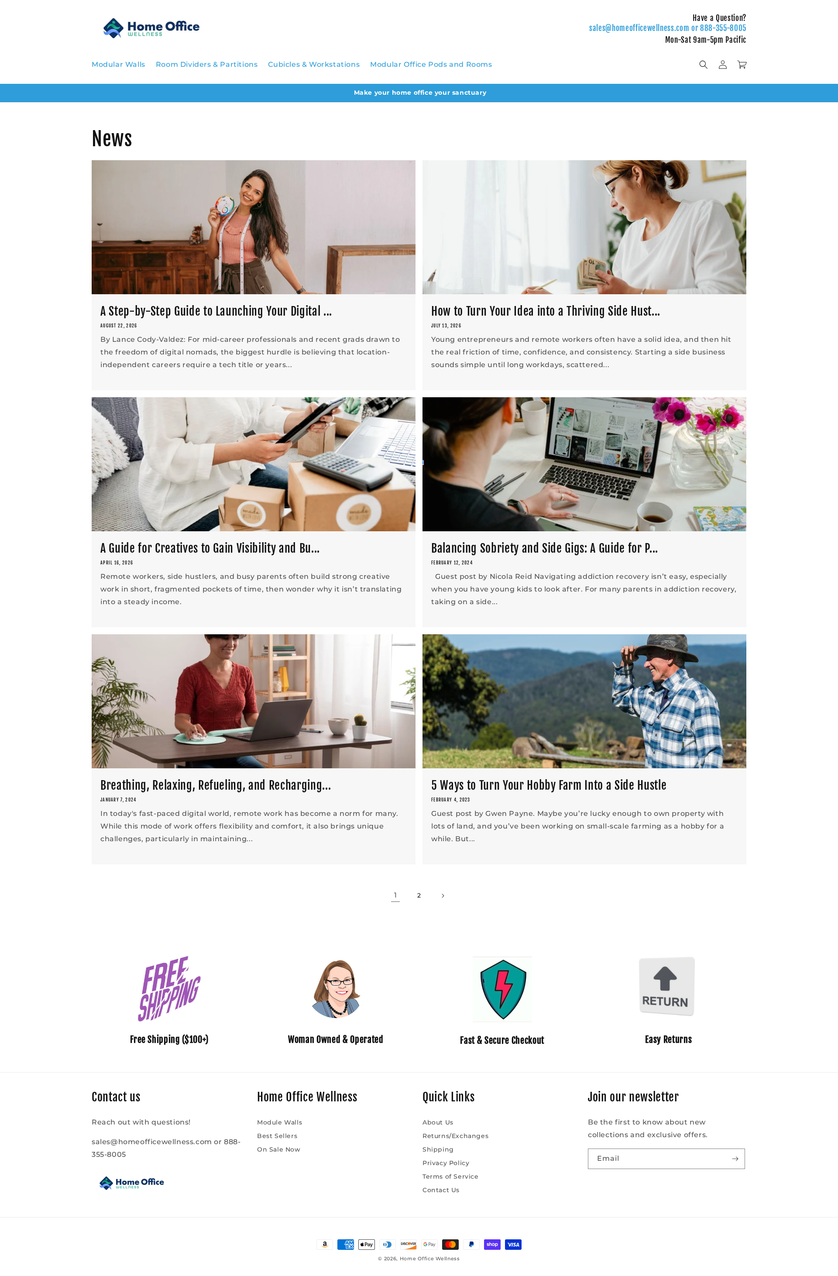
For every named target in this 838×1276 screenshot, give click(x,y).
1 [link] (395, 895)
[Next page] (442, 895)
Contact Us (441, 1190)
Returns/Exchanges (455, 1136)
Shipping (438, 1149)
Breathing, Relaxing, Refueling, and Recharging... (215, 785)
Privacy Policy (445, 1163)
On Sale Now (279, 1149)
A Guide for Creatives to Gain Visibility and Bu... (210, 548)
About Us (437, 1122)
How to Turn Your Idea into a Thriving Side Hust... (545, 311)
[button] (703, 64)
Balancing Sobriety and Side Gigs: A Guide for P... (544, 548)
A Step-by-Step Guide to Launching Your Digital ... (216, 311)
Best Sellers (277, 1136)
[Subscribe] (735, 1159)
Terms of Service (450, 1176)
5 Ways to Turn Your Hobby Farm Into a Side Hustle (548, 785)
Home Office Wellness (430, 1258)
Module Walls (279, 1122)
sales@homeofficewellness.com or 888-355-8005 (667, 28)
